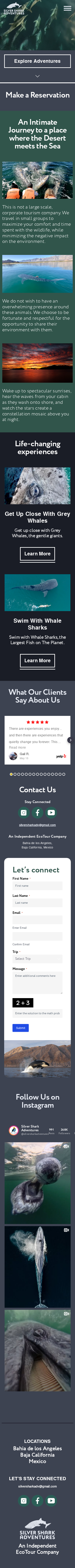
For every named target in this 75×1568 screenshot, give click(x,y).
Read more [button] (17, 747)
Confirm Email (21, 944)
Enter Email (19, 928)
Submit (20, 1028)
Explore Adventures (37, 61)
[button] (4, 740)
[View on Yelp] (13, 756)
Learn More (37, 553)
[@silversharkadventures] (14, 1130)
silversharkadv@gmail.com (37, 825)
